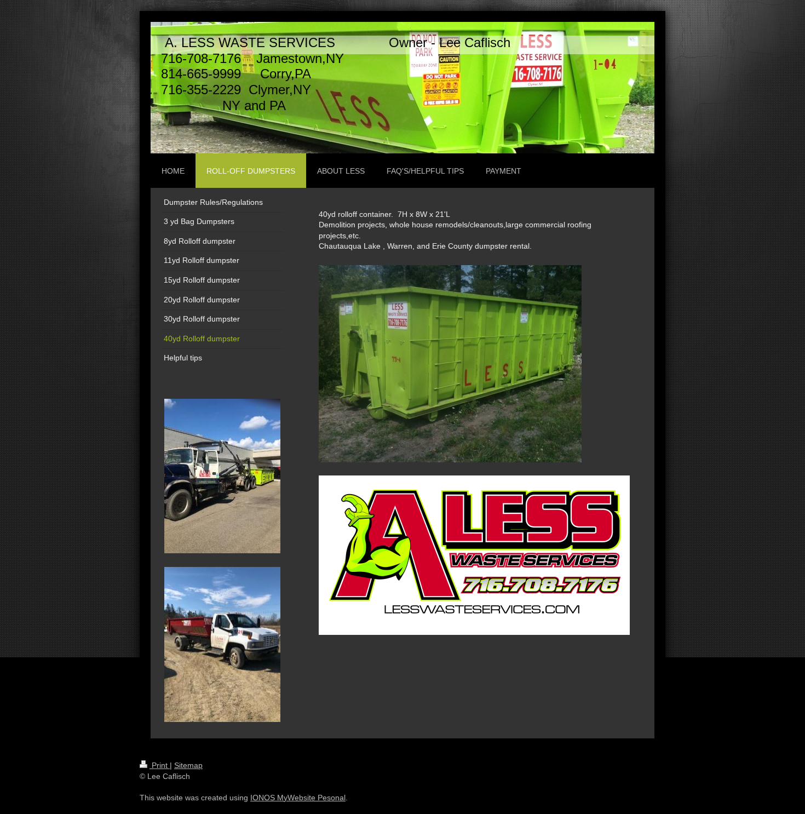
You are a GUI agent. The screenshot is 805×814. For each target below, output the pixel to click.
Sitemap (188, 765)
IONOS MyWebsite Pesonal (298, 797)
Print (160, 765)
